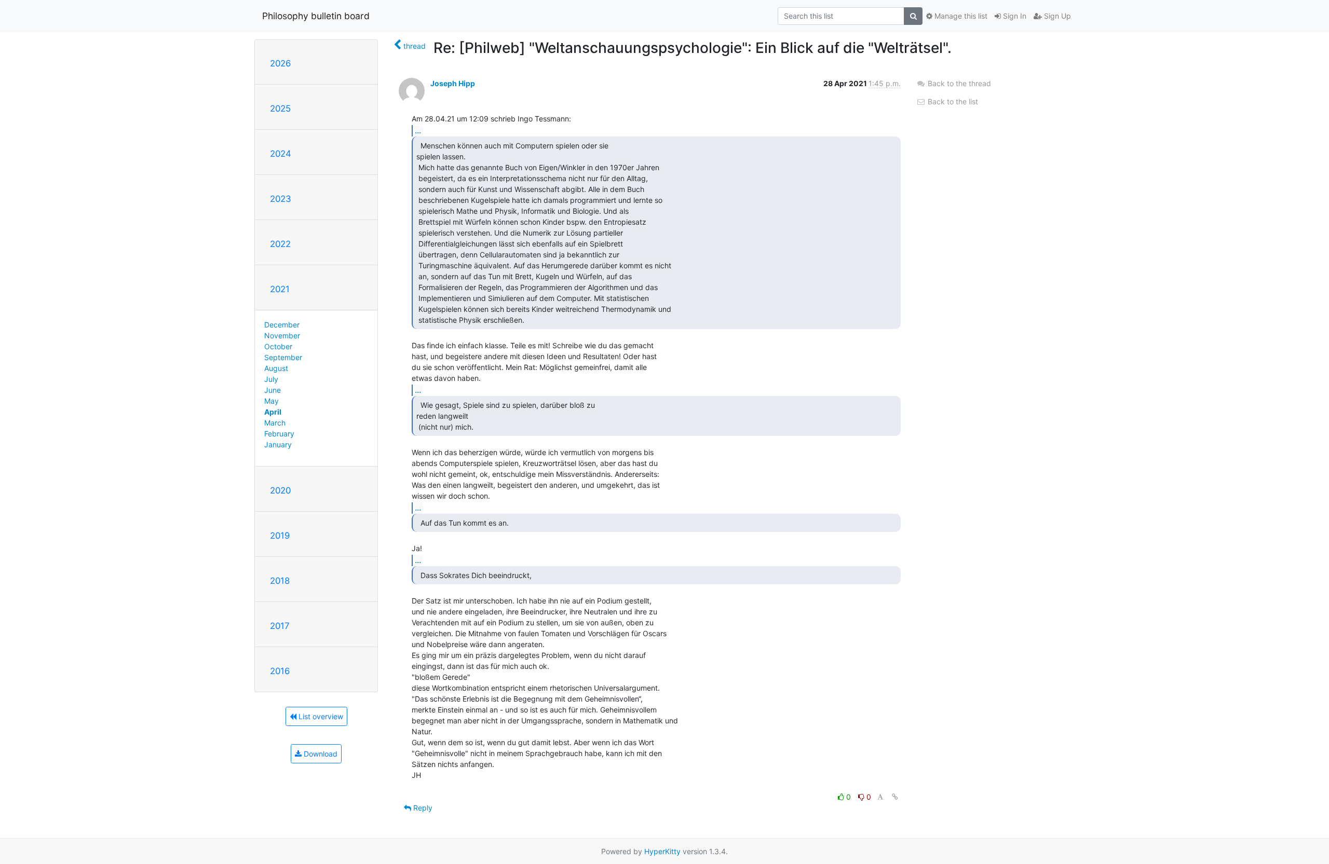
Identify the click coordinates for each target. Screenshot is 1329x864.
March (275, 422)
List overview (319, 716)
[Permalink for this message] (895, 796)
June (272, 390)
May (271, 400)
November (282, 335)
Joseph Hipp (452, 83)
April (272, 411)
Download (319, 753)
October (278, 346)
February (279, 433)
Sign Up (1056, 15)
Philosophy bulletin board (316, 15)
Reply (421, 807)
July (271, 379)
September (283, 357)
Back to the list (952, 101)
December (282, 324)
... (418, 130)
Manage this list (959, 15)
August (276, 368)
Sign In (1013, 15)
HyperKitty (662, 851)
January (278, 444)
